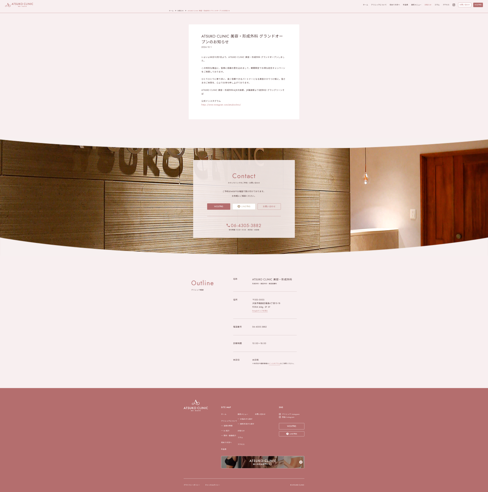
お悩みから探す (246, 420)
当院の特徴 (228, 427)
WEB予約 (478, 5)
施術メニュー (416, 5)
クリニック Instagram (291, 415)
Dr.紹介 (227, 432)
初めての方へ (395, 5)
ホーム (365, 5)
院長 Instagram (288, 418)
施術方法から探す (247, 425)
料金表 (405, 5)
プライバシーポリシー (192, 486)
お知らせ (428, 5)
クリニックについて (379, 5)
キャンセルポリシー (212, 486)
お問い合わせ (465, 5)
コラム (437, 5)
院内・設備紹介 (230, 437)
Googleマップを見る (260, 312)
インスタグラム (274, 365)
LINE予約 (245, 207)
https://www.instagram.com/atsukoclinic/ (221, 105)
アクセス (446, 5)
